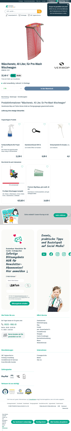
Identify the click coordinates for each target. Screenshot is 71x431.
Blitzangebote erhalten (20, 303)
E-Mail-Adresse (11, 276)
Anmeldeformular (41, 332)
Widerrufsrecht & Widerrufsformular (48, 406)
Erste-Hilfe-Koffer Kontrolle (8, 362)
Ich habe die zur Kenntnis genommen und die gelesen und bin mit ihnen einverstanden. (19, 297)
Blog (38, 325)
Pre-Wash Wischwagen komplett (12, 191)
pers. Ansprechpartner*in (43, 329)
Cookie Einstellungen (42, 336)
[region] (35, 41)
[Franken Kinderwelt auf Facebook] (51, 254)
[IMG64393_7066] (35, 41)
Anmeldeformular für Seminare (9, 360)
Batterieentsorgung (42, 323)
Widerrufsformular (41, 343)
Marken (39, 358)
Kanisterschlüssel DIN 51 (33, 145)
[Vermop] (62, 65)
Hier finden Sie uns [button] (8, 315)
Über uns (38, 1)
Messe (38, 340)
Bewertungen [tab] (13, 97)
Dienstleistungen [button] (7, 350)
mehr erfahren (60, 215)
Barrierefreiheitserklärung (43, 338)
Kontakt (43, 1)
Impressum (64, 406)
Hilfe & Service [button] (42, 315)
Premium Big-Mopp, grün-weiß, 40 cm (38, 188)
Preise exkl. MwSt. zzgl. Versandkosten (10, 79)
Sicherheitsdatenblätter (29, 1)
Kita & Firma (62, 1)
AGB (23, 297)
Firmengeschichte (42, 355)
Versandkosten (32, 399)
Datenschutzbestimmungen (21, 296)
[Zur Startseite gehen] (10, 6)
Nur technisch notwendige (22, 422)
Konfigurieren (41, 422)
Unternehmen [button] (41, 350)
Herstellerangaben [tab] (22, 97)
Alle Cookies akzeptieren (59, 422)
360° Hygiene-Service (7, 355)
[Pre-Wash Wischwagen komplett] (13, 173)
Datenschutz (65, 408)
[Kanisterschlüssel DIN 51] (36, 130)
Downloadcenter (41, 320)
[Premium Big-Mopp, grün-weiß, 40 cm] (39, 173)
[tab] (5, 96)
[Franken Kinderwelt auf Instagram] (57, 254)
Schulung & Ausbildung (7, 358)
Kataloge (21, 1)
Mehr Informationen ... (4, 428)
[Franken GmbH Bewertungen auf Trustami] (17, 392)
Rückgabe (39, 334)
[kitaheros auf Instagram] (64, 254)
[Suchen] (39, 11)
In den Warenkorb (47, 88)
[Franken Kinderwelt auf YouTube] (44, 254)
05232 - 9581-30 (10, 324)
